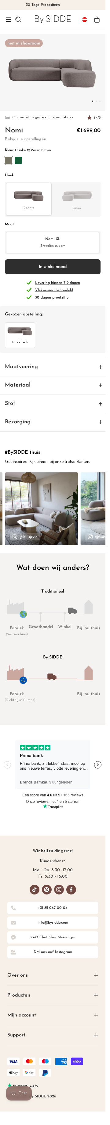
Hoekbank (20, 342)
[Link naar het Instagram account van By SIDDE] (59, 889)
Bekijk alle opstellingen (25, 139)
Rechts (29, 208)
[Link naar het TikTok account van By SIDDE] (34, 889)
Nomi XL (52, 242)
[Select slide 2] (100, 101)
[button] (8, 19)
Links (76, 208)
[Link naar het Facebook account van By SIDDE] (71, 889)
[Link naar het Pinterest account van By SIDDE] (47, 889)
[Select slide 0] (92, 101)
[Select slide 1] (96, 101)
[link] (53, 19)
